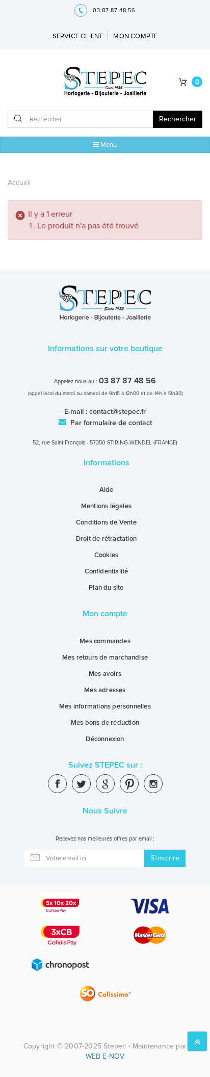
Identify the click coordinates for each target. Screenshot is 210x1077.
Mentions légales (106, 506)
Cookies (106, 555)
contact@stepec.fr (117, 411)
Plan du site (106, 588)
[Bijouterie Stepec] (105, 82)
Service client (77, 36)
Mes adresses (104, 690)
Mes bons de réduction (105, 723)
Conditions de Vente (106, 522)
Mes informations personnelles (105, 706)
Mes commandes (105, 641)
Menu (108, 145)
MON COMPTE (135, 36)
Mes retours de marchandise (105, 657)
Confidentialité (106, 571)
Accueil (19, 182)
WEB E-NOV (105, 1056)
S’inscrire (164, 858)
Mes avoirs (105, 674)
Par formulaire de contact (110, 422)
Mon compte (105, 614)
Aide (106, 490)
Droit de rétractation (106, 539)
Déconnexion (105, 739)
